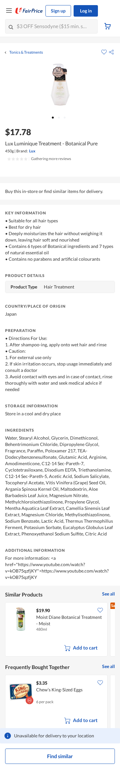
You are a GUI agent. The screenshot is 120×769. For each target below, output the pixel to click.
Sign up (58, 10)
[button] (111, 52)
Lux (32, 151)
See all (108, 593)
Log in (86, 10)
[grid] (60, 630)
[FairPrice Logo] (29, 11)
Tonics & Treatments (26, 52)
